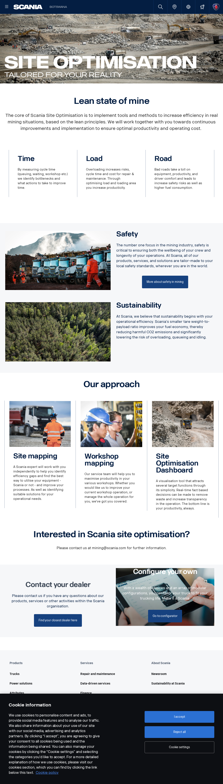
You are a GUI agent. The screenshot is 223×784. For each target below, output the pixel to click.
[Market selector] (188, 7)
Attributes (17, 693)
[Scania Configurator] (202, 7)
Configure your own (165, 571)
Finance (86, 693)
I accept (179, 717)
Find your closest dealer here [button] (58, 620)
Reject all (179, 732)
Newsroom (159, 674)
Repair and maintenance (97, 674)
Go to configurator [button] (165, 616)
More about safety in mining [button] (165, 282)
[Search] (160, 7)
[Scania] (28, 7)
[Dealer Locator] (174, 7)
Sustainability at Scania (168, 683)
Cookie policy (47, 773)
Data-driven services (95, 683)
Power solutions (21, 683)
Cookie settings (179, 747)
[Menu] (6, 6)
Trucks (14, 674)
